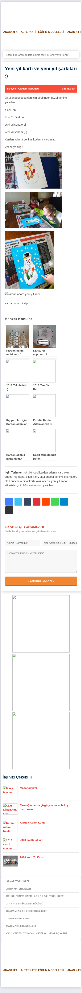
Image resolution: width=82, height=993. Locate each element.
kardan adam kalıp (16, 303)
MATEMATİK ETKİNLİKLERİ (21, 926)
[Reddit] (46, 502)
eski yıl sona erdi (15, 124)
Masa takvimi (28, 787)
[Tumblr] (27, 502)
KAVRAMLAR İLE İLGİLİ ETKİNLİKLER (26, 911)
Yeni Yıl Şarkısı (14, 117)
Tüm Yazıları (67, 88)
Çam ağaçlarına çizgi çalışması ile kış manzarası (44, 807)
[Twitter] (18, 502)
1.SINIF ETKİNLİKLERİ (18, 918)
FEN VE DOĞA (50, 41)
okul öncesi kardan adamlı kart (43, 472)
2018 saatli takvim (31, 839)
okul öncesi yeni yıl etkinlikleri (58, 476)
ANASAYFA (10, 31)
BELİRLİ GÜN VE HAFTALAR (19, 41)
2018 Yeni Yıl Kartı (31, 857)
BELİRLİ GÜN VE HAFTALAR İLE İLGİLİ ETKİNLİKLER (35, 896)
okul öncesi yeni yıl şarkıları (35, 485)
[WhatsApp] (55, 502)
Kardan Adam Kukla (32, 822)
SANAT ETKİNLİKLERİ (18, 881)
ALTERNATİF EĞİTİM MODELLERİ (42, 31)
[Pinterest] (36, 502)
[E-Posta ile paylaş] (9, 510)
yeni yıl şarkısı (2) (16, 132)
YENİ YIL (10, 109)
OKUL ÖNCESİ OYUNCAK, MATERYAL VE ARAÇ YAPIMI (36, 933)
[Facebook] (9, 502)
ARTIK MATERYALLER (18, 888)
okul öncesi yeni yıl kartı (20, 481)
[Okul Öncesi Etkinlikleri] (22, 13)
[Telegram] (64, 502)
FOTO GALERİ (73, 41)
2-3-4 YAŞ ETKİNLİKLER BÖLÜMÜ (24, 903)
